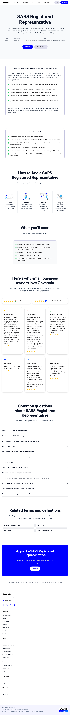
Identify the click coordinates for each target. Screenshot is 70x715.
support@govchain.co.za (11, 597)
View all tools (5, 657)
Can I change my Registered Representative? (15, 467)
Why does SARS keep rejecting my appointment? (16, 472)
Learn (38, 2)
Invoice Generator (6, 651)
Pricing (32, 2)
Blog (3, 683)
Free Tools (46, 2)
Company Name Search (8, 642)
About (3, 680)
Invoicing (4, 624)
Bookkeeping (5, 621)
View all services (41, 46)
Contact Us (5, 694)
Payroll (4, 630)
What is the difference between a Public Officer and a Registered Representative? (26, 478)
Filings (4, 618)
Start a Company (6, 615)
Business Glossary (7, 665)
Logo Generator (6, 648)
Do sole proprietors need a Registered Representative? (18, 483)
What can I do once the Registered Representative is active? (19, 494)
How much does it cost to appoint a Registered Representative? (20, 441)
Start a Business (6, 668)
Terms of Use (5, 709)
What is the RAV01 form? (9, 462)
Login (57, 2)
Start (15, 2)
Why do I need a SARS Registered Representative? (16, 436)
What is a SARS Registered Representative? (14, 430)
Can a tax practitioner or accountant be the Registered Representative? (23, 457)
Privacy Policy (24, 709)
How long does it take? (8, 446)
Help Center (5, 691)
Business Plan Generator (8, 645)
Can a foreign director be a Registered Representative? (18, 488)
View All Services (6, 634)
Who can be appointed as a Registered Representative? (18, 451)
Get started (27, 46)
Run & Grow (24, 2)
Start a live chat (8, 600)
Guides (4, 672)
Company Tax (6, 627)
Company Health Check (8, 654)
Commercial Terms (15, 709)
